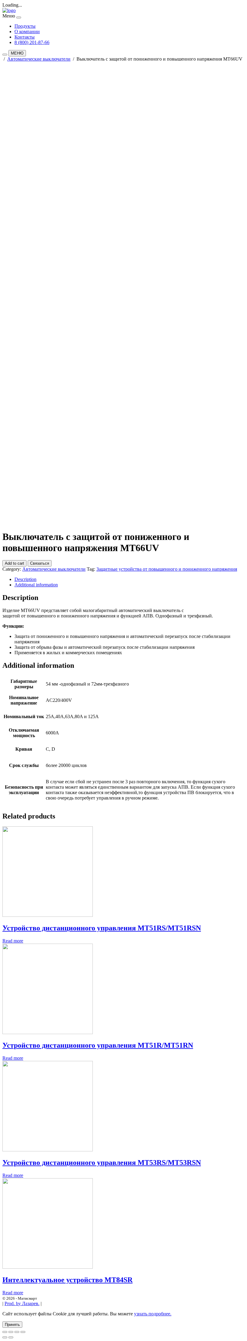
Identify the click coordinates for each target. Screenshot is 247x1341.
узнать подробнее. (152, 1313)
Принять (12, 1324)
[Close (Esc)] (4, 1332)
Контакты (24, 36)
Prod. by (22, 1303)
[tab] (129, 579)
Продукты (25, 26)
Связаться (39, 563)
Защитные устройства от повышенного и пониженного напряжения (166, 569)
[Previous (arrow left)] (4, 1337)
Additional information (36, 584)
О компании (27, 31)
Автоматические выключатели (38, 59)
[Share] (10, 1332)
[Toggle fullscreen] (16, 1332)
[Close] (18, 17)
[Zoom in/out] (22, 1332)
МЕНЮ (17, 53)
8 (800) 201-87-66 (31, 42)
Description (25, 579)
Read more (12, 940)
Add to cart (14, 563)
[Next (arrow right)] (10, 1337)
